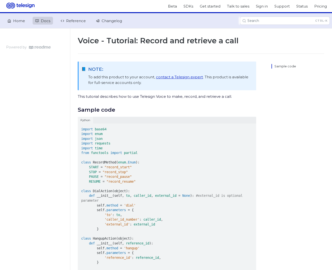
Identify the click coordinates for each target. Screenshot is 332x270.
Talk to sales (238, 6)
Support (282, 6)
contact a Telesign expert (179, 77)
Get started (210, 6)
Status (302, 6)
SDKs (188, 6)
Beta (172, 6)
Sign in (262, 6)
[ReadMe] (40, 47)
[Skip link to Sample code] (74, 109)
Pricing (320, 6)
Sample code (285, 66)
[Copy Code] (250, 127)
